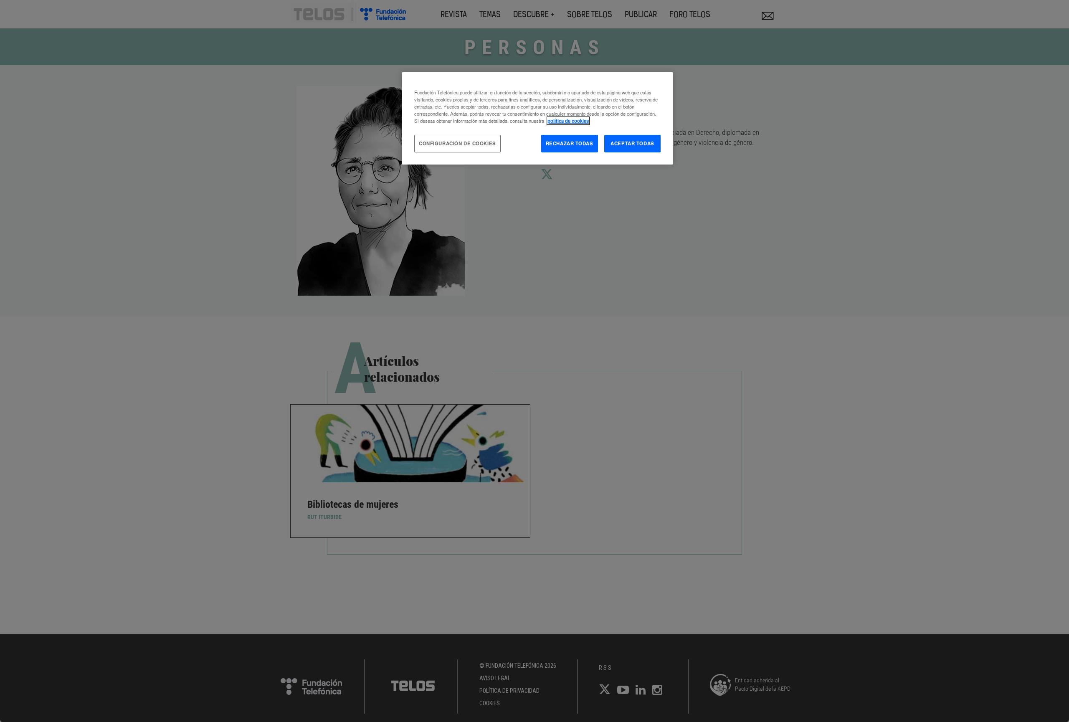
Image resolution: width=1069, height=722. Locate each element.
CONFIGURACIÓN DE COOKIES (457, 143)
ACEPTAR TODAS (632, 143)
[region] (537, 118)
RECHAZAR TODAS (569, 143)
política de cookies (568, 120)
